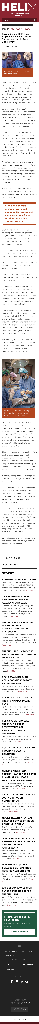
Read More (30, 590)
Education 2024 (20, 29)
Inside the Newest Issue (18, 14)
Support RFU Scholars (19, 931)
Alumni (10, 965)
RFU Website (28, 965)
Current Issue (11, 951)
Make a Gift (10, 969)
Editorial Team (28, 951)
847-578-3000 (19, 1009)
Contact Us (18, 16)
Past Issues (10, 955)
